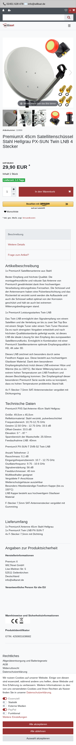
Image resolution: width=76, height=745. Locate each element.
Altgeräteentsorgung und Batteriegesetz (25, 660)
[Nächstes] (70, 72)
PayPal (12, 709)
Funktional (14, 713)
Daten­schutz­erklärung (39, 692)
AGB (5, 664)
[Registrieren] (10, 10)
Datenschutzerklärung (15, 671)
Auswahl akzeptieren (38, 738)
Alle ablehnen (38, 731)
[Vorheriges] (5, 72)
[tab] (38, 234)
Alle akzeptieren (38, 724)
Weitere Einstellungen (15, 717)
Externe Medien (17, 706)
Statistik (12, 702)
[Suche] (68, 17)
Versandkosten (28, 218)
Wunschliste (12, 211)
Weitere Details (16, 244)
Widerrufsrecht (11, 668)
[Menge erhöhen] (13, 189)
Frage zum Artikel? (18, 254)
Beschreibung (15, 234)
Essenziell (13, 698)
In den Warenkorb (45, 191)
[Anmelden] (3, 10)
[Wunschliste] (65, 10)
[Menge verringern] (13, 194)
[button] (38, 205)
